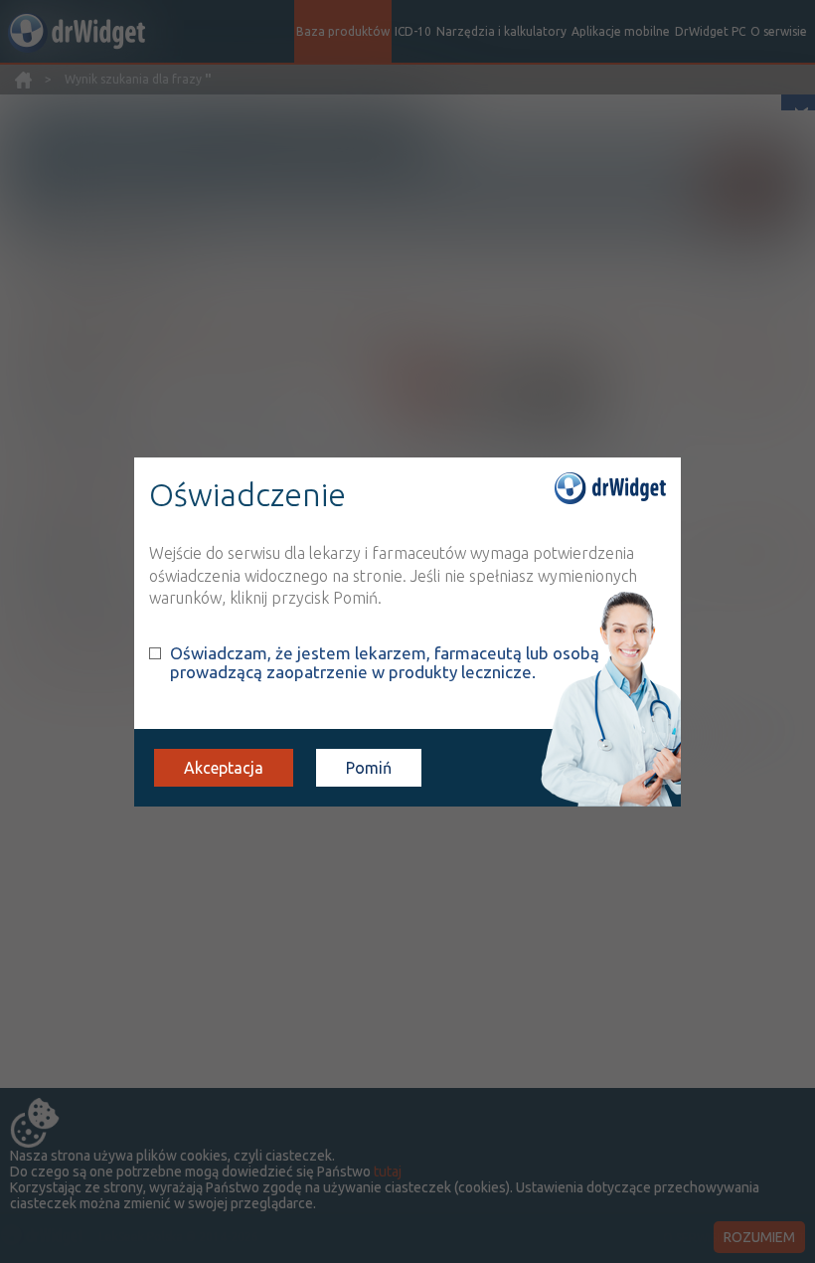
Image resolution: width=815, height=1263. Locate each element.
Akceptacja (223, 768)
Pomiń (369, 768)
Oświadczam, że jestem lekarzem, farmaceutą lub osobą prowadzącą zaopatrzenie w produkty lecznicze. (384, 662)
